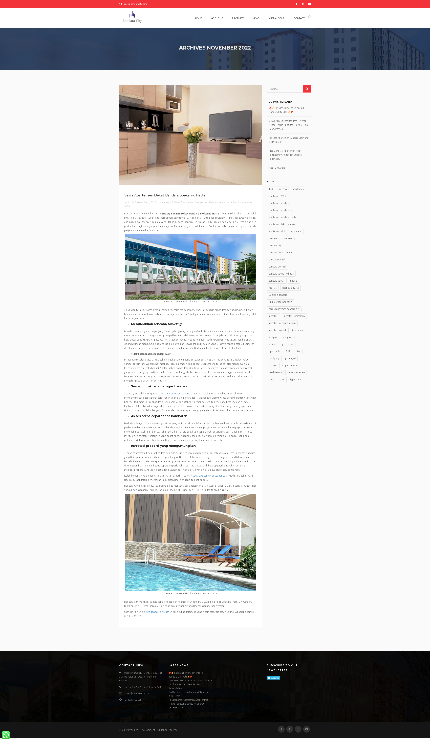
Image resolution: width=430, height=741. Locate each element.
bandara (273, 238)
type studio (296, 379)
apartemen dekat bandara (282, 224)
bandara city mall (277, 266)
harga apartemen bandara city (284, 309)
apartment (296, 231)
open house (287, 344)
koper (272, 344)
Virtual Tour (277, 18)
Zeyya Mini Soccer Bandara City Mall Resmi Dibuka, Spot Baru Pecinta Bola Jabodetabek (288, 125)
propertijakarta (289, 365)
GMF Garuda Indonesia (280, 302)
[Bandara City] (142, 17)
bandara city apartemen (281, 252)
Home (198, 18)
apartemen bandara (279, 203)
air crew (283, 189)
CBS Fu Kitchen (277, 167)
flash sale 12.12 (290, 287)
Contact (299, 18)
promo (272, 365)
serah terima (275, 372)
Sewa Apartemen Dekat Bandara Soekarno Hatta (164, 195)
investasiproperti (278, 330)
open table (274, 351)
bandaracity (289, 238)
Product (238, 18)
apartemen (298, 189)
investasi (273, 316)
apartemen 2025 (277, 196)
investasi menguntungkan (282, 323)
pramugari (290, 358)
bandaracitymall (277, 259)
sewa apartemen (296, 372)
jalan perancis (299, 330)
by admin (129, 202)
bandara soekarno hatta (281, 273)
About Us (217, 18)
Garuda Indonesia (278, 295)
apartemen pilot (277, 231)
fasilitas (273, 287)
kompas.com (289, 337)
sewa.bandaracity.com (157, 612)
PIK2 (288, 351)
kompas (273, 337)
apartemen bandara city (195, 202)
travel (282, 379)
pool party (274, 358)
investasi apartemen (294, 316)
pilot (298, 351)
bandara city (275, 245)
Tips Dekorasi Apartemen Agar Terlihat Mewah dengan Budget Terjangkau (285, 154)
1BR (271, 189)
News (256, 18)
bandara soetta (277, 280)
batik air (294, 280)
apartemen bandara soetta (282, 217)
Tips (271, 379)
